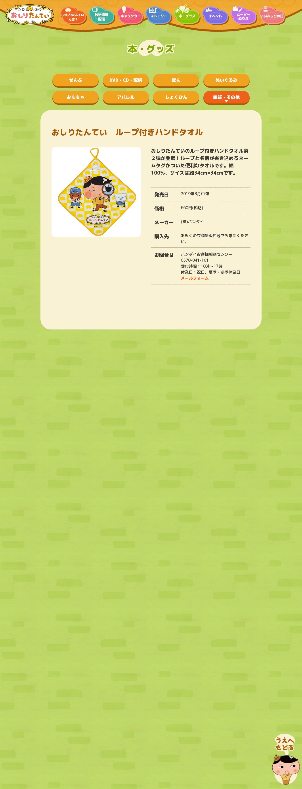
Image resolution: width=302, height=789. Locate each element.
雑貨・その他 (226, 97)
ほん (176, 80)
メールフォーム (195, 278)
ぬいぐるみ (226, 80)
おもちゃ (75, 97)
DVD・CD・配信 (125, 80)
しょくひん (176, 97)
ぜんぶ (75, 80)
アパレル (126, 97)
